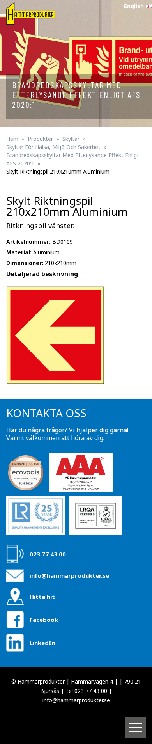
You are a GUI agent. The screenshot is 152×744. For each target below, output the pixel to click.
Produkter (40, 138)
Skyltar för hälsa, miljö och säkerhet (53, 147)
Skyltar (71, 138)
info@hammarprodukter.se (69, 575)
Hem (12, 138)
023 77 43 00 (48, 554)
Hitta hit (42, 596)
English (134, 6)
